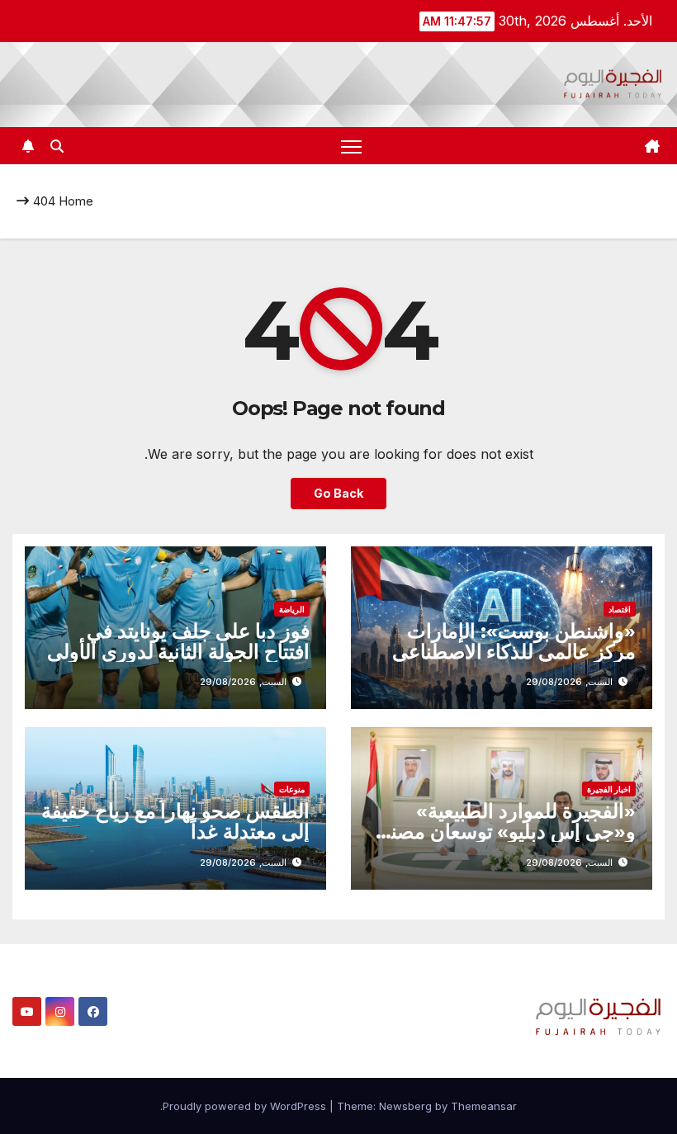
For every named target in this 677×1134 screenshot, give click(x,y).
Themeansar (484, 1106)
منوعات (292, 789)
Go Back (338, 493)
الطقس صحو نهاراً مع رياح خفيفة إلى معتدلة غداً (175, 821)
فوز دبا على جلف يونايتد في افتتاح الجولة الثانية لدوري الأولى (178, 641)
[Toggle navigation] (351, 145)
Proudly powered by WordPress (246, 1106)
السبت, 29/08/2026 (569, 681)
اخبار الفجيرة (609, 789)
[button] (57, 146)
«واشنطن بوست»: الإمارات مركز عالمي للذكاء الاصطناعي (514, 641)
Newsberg (405, 1106)
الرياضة (292, 609)
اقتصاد (619, 609)
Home (76, 201)
